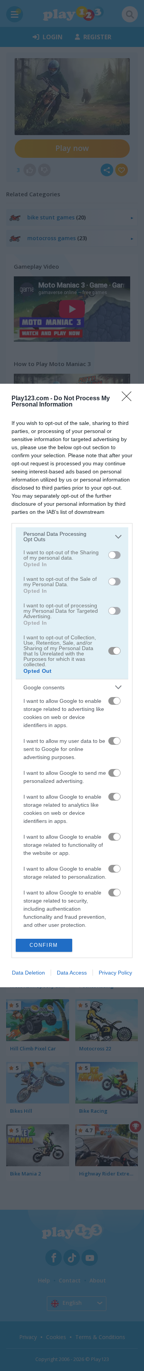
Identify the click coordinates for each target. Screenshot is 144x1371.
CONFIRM (44, 945)
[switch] (114, 555)
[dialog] (72, 685)
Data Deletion (28, 973)
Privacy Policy (115, 973)
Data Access (72, 973)
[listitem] (72, 536)
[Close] (129, 398)
